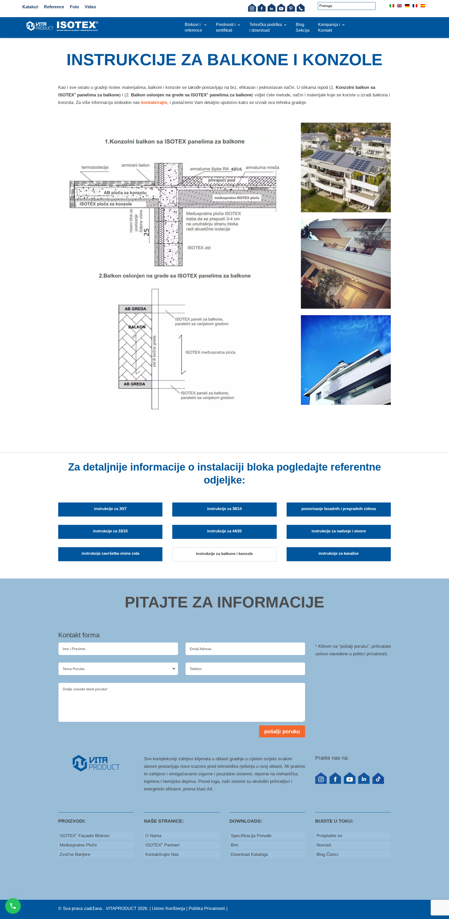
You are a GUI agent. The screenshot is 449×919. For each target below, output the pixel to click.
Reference (54, 7)
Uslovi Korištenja (168, 908)
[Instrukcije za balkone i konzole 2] (346, 307)
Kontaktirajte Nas (162, 854)
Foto (74, 7)
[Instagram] (252, 10)
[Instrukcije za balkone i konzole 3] (346, 403)
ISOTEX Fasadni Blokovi (84, 835)
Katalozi (30, 7)
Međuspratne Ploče (78, 845)
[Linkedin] (271, 10)
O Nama (153, 835)
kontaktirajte (154, 102)
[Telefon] (300, 10)
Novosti (323, 845)
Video (90, 7)
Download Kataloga (249, 854)
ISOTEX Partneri (162, 845)
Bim (234, 845)
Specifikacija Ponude (251, 835)
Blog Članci (327, 854)
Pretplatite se (329, 835)
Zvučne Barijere (75, 854)
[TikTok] (378, 782)
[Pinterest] (291, 10)
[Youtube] (281, 10)
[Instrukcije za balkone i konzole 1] (346, 210)
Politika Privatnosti (207, 908)
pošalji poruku (282, 731)
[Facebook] (261, 10)
